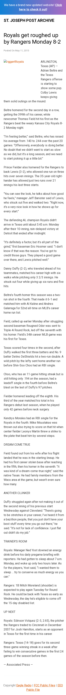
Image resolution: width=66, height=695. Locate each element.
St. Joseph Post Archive (29, 20)
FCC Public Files (44, 685)
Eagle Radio (24, 685)
